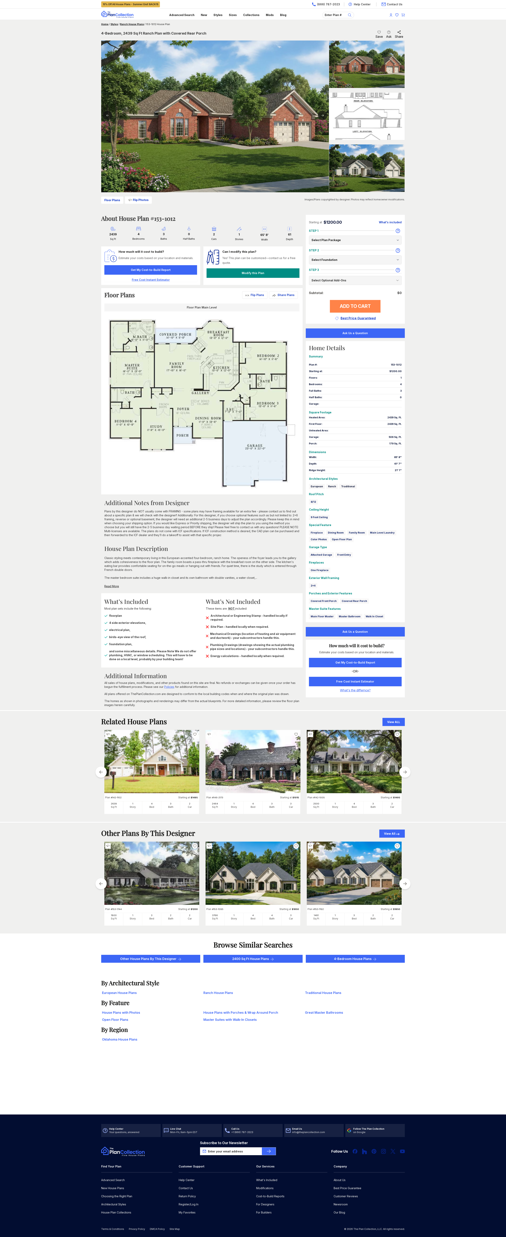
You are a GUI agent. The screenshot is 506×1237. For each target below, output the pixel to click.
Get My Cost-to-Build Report (151, 270)
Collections (251, 15)
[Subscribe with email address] (269, 1151)
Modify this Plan (253, 273)
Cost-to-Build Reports (270, 1196)
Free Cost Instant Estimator (355, 681)
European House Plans (119, 993)
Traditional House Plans (323, 993)
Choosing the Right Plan (116, 1196)
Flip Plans (257, 295)
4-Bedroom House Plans (353, 959)
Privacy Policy (137, 1229)
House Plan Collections (116, 1212)
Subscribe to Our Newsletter (224, 1143)
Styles (218, 15)
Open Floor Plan (342, 539)
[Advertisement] (253, 1083)
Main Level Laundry (382, 532)
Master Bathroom (350, 616)
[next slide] (405, 772)
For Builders (264, 1212)
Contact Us (186, 1188)
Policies (169, 686)
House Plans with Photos (121, 1012)
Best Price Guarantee (347, 1188)
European (317, 486)
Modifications (265, 1188)
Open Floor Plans (115, 1020)
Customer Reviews (346, 1196)
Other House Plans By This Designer (148, 959)
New (204, 15)
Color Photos (319, 539)
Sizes (233, 15)
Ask (389, 37)
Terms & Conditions (112, 1229)
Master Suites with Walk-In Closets (230, 1020)
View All (389, 833)
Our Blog (339, 1212)
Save (379, 37)
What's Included (266, 1180)
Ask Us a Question (355, 333)
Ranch (332, 486)
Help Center (186, 1180)
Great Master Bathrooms (324, 1012)
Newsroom (341, 1204)
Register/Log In (188, 1204)
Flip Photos (141, 200)
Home (105, 24)
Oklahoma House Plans (119, 1039)
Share (399, 37)
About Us (340, 1180)
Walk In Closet (374, 616)
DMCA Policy (157, 1229)
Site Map (175, 1229)
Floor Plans (112, 200)
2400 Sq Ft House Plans (250, 959)
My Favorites (187, 1212)
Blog (283, 15)
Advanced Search (181, 15)
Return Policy (187, 1196)
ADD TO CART (355, 306)
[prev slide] (101, 772)
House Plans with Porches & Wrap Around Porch (240, 1012)
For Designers (265, 1204)
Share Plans (286, 295)
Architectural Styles (113, 1204)
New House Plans (112, 1188)
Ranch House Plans (132, 24)
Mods (270, 15)
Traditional (348, 486)
